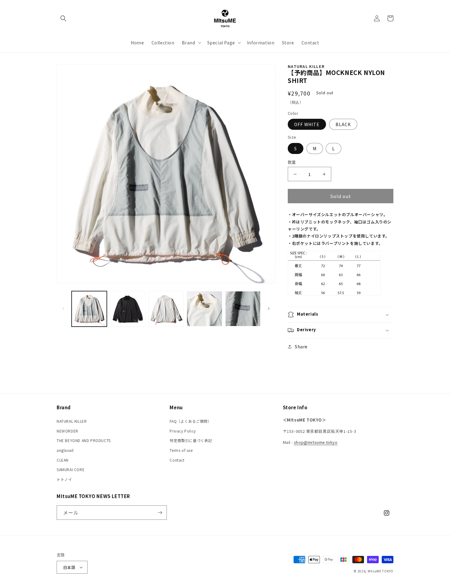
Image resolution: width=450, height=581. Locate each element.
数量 (292, 162)
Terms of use (181, 450)
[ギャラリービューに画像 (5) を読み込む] (243, 308)
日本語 (69, 567)
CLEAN (63, 460)
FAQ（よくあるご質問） (190, 421)
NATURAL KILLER (72, 421)
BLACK (343, 124)
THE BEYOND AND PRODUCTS (84, 440)
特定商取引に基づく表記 (191, 440)
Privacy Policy (183, 430)
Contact (177, 460)
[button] (63, 18)
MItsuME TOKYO (380, 571)
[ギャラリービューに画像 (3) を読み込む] (166, 308)
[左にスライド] (63, 308)
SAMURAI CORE (70, 469)
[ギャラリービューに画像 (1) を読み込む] (89, 308)
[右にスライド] (269, 308)
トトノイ (64, 479)
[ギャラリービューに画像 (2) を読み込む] (127, 308)
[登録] (160, 512)
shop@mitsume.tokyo (316, 442)
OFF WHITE (307, 124)
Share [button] (301, 346)
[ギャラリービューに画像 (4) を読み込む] (204, 308)
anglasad (65, 450)
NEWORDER (67, 430)
